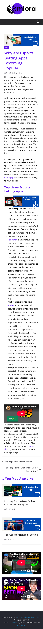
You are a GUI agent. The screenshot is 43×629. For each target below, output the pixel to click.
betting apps (10, 177)
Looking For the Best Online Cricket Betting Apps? (22, 469)
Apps (6, 47)
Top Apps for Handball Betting (18, 461)
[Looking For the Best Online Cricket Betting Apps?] (21, 485)
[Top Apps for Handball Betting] (21, 519)
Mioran (20, 73)
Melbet (11, 305)
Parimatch (12, 239)
